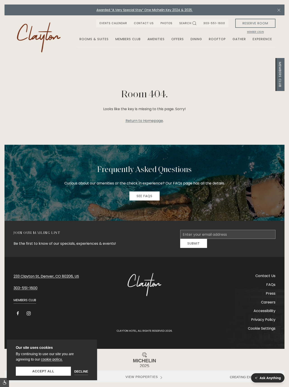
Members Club (280, 74)
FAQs (270, 288)
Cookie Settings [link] (261, 331)
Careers (268, 305)
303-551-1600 (214, 23)
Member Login (255, 32)
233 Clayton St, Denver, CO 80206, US (46, 279)
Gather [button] (239, 39)
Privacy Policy (263, 323)
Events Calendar (113, 23)
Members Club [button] (128, 39)
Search (185, 23)
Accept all (43, 371)
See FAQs (144, 196)
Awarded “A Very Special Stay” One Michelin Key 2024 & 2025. (144, 10)
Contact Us (144, 23)
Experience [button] (262, 39)
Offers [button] (177, 39)
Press (270, 296)
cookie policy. (52, 359)
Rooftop (217, 39)
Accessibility (264, 314)
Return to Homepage (144, 120)
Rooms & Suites (94, 39)
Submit (193, 247)
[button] (279, 10)
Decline (81, 371)
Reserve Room (255, 23)
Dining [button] (196, 39)
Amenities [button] (156, 39)
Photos (166, 23)
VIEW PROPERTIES (142, 380)
